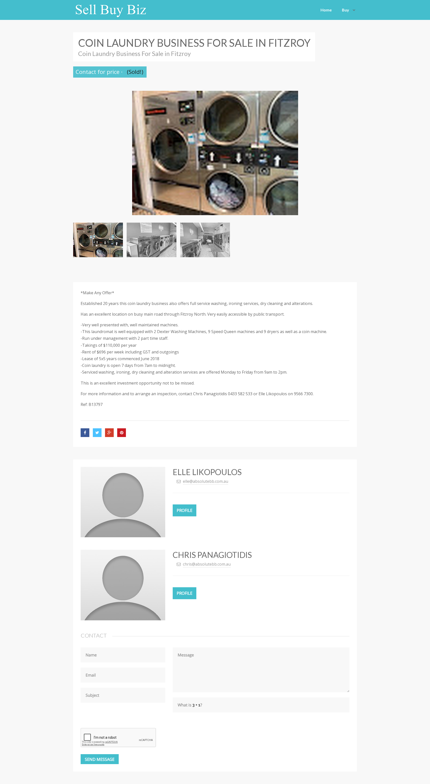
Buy (345, 9)
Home (326, 9)
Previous (81, 153)
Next (349, 153)
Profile (184, 510)
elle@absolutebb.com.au (205, 481)
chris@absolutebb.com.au (207, 564)
